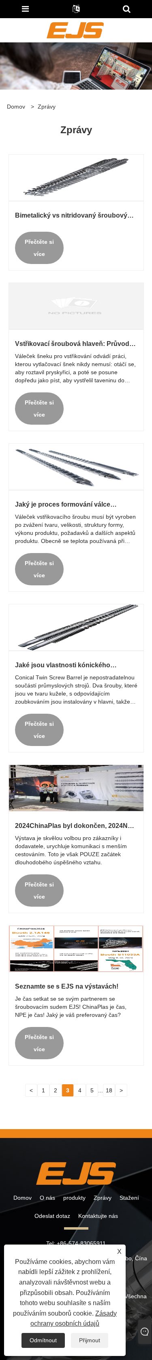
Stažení (129, 1197)
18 (109, 1090)
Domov (22, 1197)
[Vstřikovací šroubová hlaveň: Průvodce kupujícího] (76, 305)
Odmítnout (43, 1340)
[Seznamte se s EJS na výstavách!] (76, 948)
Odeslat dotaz (52, 1216)
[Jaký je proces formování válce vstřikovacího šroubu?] (76, 466)
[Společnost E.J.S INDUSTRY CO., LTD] (75, 30)
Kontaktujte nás (98, 1216)
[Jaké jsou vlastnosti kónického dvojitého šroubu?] (76, 627)
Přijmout (89, 1340)
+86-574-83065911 (81, 1243)
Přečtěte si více (39, 248)
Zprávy (47, 106)
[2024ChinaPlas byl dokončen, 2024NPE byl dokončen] (76, 787)
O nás (47, 1197)
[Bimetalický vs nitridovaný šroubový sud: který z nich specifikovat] (76, 177)
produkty (74, 1197)
